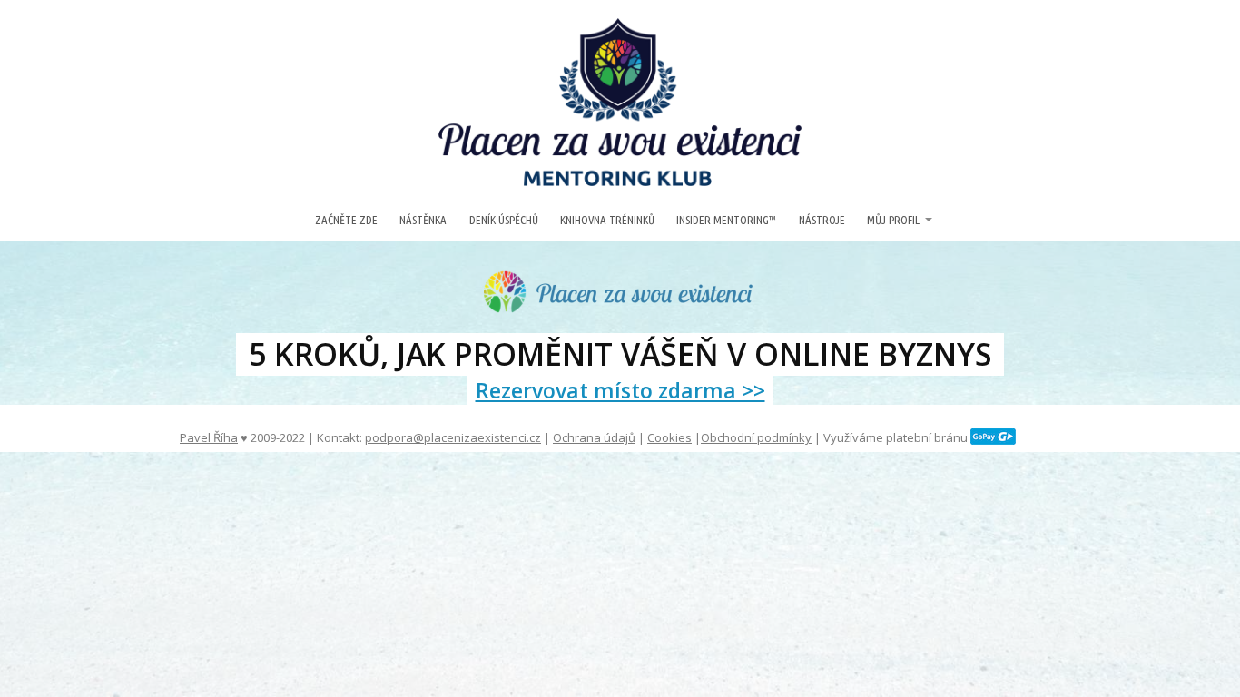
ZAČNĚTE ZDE (346, 219)
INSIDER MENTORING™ (726, 219)
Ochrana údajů (594, 437)
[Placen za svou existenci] (620, 102)
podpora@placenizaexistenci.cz (453, 437)
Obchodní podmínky (756, 437)
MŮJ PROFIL (893, 219)
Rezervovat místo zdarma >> (620, 390)
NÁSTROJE (822, 219)
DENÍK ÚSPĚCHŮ (503, 219)
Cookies (669, 437)
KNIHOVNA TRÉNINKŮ (607, 219)
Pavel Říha (209, 437)
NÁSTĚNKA (423, 219)
